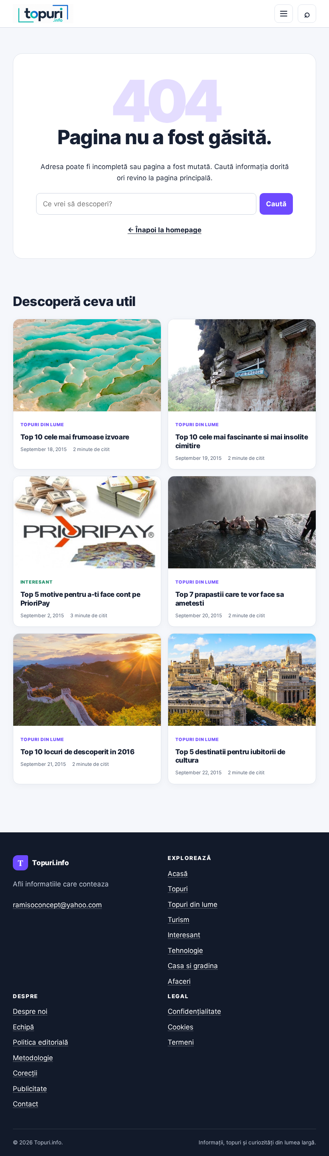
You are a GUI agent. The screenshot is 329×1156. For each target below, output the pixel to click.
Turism (178, 920)
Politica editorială (40, 1042)
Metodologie (33, 1058)
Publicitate (30, 1089)
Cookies (180, 1027)
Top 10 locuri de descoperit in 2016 (77, 751)
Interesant (36, 582)
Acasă (178, 874)
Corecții (25, 1073)
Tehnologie (185, 951)
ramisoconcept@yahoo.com (57, 905)
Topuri (178, 889)
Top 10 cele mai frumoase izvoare (74, 437)
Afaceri (179, 981)
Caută (276, 204)
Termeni (181, 1042)
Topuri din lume (42, 424)
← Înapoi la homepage (164, 230)
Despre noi (30, 1011)
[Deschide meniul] (283, 13)
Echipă (23, 1027)
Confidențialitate (194, 1011)
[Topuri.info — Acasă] (43, 13)
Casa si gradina (193, 966)
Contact (25, 1104)
